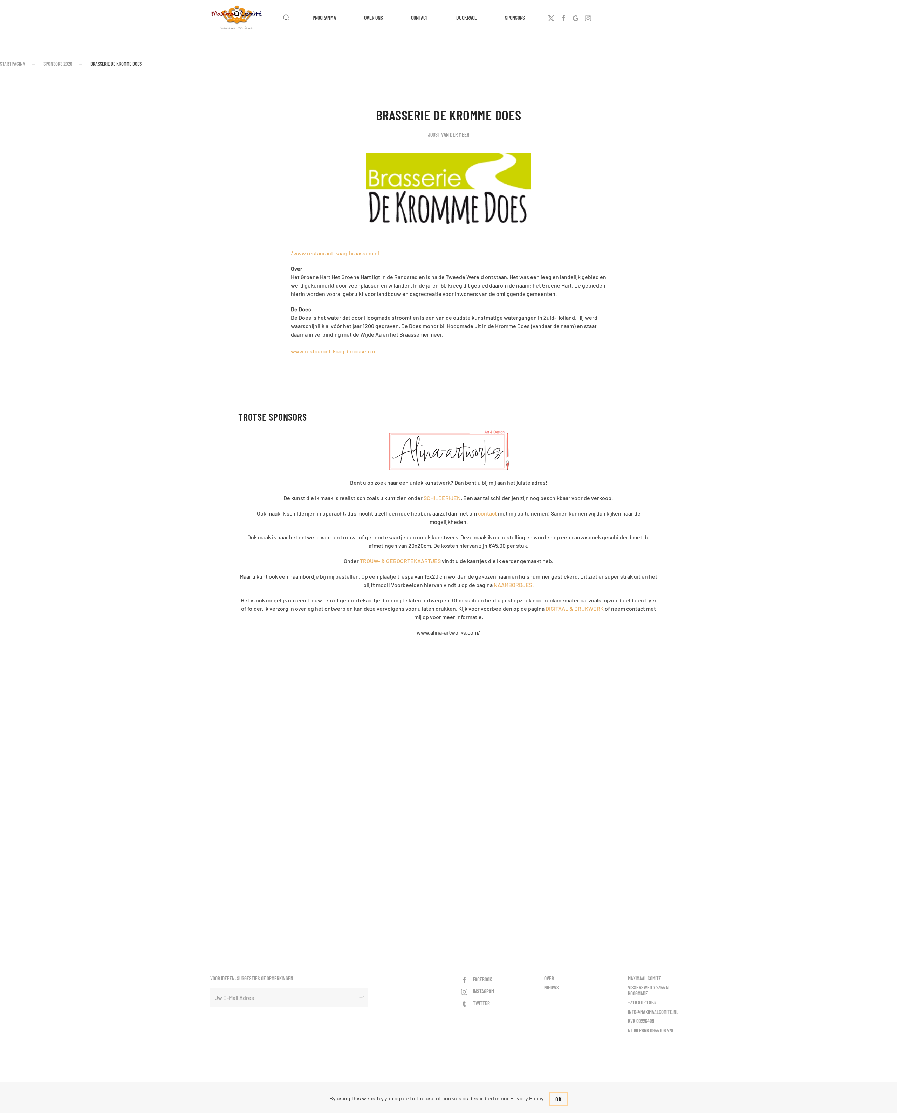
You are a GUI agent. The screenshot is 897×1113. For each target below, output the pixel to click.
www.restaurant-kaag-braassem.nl (334, 351)
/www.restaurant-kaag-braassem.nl (335, 253)
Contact (419, 17)
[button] (286, 17)
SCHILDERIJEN (442, 498)
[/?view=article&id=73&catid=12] (449, 450)
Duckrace (466, 17)
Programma (324, 17)
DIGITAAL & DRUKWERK (575, 608)
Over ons (373, 17)
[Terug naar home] (237, 17)
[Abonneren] (361, 997)
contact (487, 513)
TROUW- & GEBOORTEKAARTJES (400, 561)
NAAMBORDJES (513, 584)
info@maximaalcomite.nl (653, 1012)
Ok (558, 1099)
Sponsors (515, 17)
